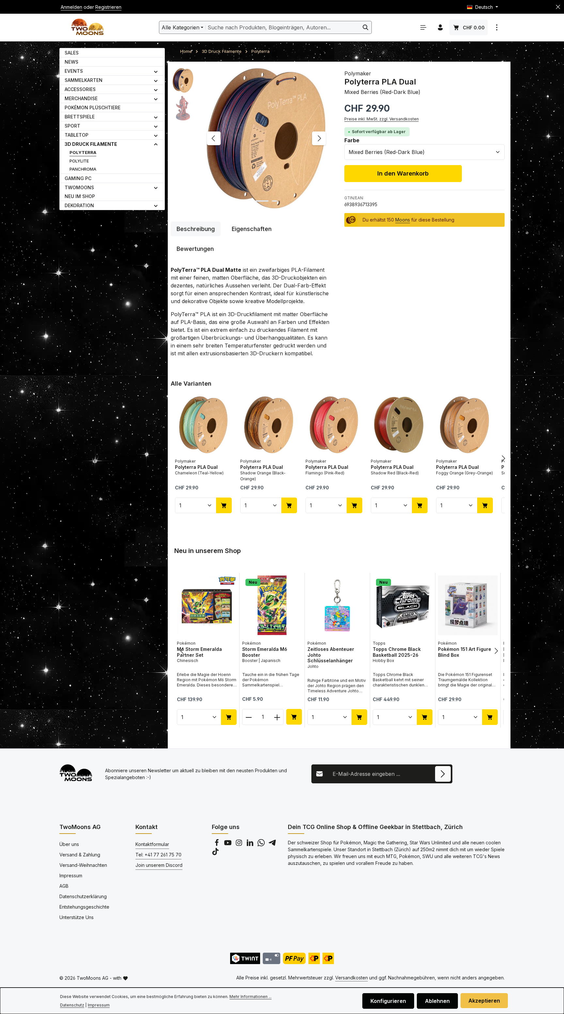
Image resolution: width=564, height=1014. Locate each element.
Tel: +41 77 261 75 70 (158, 854)
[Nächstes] (319, 138)
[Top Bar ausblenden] (558, 7)
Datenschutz (72, 1005)
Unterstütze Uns (76, 917)
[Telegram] (272, 844)
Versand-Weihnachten (83, 865)
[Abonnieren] (443, 774)
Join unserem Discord (158, 865)
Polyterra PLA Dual (196, 467)
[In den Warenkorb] (224, 505)
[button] (156, 71)
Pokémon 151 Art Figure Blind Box (464, 652)
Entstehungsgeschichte (84, 907)
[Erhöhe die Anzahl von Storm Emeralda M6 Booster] (277, 717)
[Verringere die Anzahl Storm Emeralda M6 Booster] (248, 717)
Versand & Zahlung (79, 854)
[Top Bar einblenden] (497, 27)
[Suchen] (366, 27)
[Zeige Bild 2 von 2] (274, 201)
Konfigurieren (388, 1001)
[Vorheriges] (214, 138)
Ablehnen (437, 1001)
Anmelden (71, 7)
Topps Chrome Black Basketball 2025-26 (397, 652)
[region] (251, 138)
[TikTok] (215, 853)
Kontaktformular (152, 844)
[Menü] (423, 27)
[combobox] (282, 27)
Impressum (70, 875)
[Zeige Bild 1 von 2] (262, 201)
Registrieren (108, 7)
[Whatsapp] (262, 844)
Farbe (351, 140)
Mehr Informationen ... (250, 996)
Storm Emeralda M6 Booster (264, 652)
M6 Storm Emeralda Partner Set (199, 652)
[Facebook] (217, 844)
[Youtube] (228, 844)
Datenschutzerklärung (83, 896)
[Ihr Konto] (440, 27)
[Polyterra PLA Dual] (266, 138)
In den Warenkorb (403, 173)
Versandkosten (351, 977)
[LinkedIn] (250, 844)
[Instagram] (239, 844)
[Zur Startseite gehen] (87, 28)
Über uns (69, 844)
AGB (64, 886)
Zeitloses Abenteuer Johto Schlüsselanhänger (330, 654)
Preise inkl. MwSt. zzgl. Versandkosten (381, 118)
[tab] (196, 229)
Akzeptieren (484, 1000)
